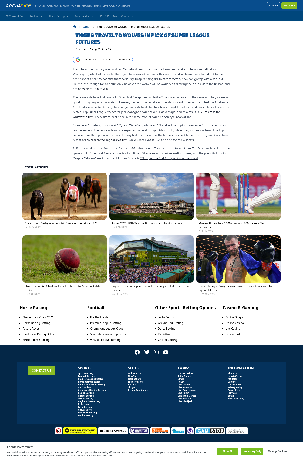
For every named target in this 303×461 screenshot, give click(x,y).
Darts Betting (167, 328)
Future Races (31, 328)
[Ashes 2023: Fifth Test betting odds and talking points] (151, 196)
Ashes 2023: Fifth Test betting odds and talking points (147, 223)
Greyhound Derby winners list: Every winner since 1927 (61, 223)
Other (87, 27)
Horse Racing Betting (36, 323)
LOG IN (273, 5)
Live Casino (232, 328)
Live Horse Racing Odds (38, 334)
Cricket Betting (167, 340)
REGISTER (289, 5)
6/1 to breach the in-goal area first (104, 140)
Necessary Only (252, 451)
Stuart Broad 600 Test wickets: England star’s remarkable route (62, 288)
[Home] (74, 26)
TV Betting (164, 334)
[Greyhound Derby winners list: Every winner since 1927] (64, 196)
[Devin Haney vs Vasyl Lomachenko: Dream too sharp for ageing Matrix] (238, 259)
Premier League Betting (106, 323)
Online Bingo (234, 317)
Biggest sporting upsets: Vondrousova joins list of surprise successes (150, 288)
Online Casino (234, 323)
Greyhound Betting (170, 323)
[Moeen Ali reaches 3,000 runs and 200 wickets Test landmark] (238, 196)
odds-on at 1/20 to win (93, 89)
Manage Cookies (277, 451)
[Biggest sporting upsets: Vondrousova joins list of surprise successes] (151, 259)
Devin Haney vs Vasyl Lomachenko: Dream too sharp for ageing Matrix (235, 288)
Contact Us (41, 370)
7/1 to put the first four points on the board (169, 158)
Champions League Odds (106, 328)
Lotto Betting (166, 317)
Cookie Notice (15, 455)
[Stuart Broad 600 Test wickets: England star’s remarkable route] (64, 259)
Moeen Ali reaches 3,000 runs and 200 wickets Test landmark (231, 225)
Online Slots (233, 334)
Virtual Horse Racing (36, 340)
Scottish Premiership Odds (108, 334)
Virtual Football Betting (105, 340)
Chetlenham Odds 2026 (37, 317)
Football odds (99, 317)
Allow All (228, 451)
